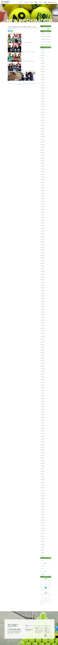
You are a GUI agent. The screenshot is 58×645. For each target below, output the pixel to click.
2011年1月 (43, 555)
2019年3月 (43, 290)
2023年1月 (43, 166)
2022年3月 (43, 193)
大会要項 (36, 2)
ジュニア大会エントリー (48, 633)
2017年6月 (43, 347)
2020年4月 (43, 255)
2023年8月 (43, 147)
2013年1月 (43, 490)
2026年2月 (43, 66)
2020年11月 (43, 236)
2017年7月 (43, 344)
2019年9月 (43, 274)
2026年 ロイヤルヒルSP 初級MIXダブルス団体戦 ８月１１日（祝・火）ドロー (46, 44)
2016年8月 (43, 374)
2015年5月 (43, 414)
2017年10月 (43, 336)
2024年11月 (43, 106)
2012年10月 (43, 498)
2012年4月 (43, 514)
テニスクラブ (31, 2)
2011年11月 (43, 528)
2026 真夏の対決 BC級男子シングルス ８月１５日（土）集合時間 (46, 39)
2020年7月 (43, 247)
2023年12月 (43, 136)
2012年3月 (43, 517)
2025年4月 (43, 93)
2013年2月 (43, 487)
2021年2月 (43, 228)
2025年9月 (43, 79)
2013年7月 (43, 474)
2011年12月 (43, 525)
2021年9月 (43, 209)
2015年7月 (43, 409)
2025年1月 (43, 101)
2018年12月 (43, 298)
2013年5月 (43, 479)
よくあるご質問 (28, 630)
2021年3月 (43, 225)
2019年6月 (43, 282)
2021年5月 (43, 220)
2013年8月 (43, 471)
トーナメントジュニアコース (39, 631)
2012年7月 (43, 506)
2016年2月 (43, 390)
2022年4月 (43, 190)
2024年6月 (43, 120)
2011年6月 (43, 541)
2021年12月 (43, 201)
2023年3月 (43, 160)
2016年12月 (43, 363)
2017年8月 (43, 341)
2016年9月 (43, 371)
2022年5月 (43, 187)
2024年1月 (43, 133)
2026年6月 (43, 55)
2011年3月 (43, 549)
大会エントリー (47, 631)
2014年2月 (43, 455)
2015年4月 (43, 417)
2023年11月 (43, 139)
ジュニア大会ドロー (44, 571)
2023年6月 (43, 152)
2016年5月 (43, 382)
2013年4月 (43, 482)
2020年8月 (43, 244)
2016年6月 (43, 379)
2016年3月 (43, 387)
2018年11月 (43, 301)
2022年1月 (43, 198)
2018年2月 (43, 325)
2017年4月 (43, 352)
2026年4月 (43, 60)
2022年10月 (43, 174)
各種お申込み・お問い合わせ (52, 2)
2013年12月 (43, 460)
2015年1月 (43, 425)
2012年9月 (43, 501)
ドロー (42, 568)
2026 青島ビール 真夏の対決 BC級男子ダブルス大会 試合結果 (46, 36)
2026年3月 (43, 63)
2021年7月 (43, 214)
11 (44, 584)
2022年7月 (43, 182)
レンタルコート (40, 2)
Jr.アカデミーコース (38, 632)
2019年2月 (43, 293)
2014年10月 (43, 433)
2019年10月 (43, 271)
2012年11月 (43, 495)
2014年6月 (43, 444)
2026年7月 (43, 52)
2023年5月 (43, 155)
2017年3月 (43, 355)
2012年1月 (43, 522)
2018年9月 (43, 306)
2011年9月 (43, 533)
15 (50, 584)
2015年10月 (43, 401)
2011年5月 (43, 544)
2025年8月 (43, 82)
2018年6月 (43, 314)
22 (50, 600)
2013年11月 (43, 463)
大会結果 (46, 636)
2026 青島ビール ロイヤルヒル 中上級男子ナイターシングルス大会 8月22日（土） (46, 33)
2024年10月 (43, 109)
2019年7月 (43, 279)
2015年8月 (43, 406)
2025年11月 (43, 74)
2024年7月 (43, 117)
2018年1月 (43, 328)
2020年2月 (43, 260)
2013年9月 (43, 468)
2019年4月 (43, 287)
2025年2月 (43, 98)
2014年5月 (43, 447)
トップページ (20, 2)
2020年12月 (43, 233)
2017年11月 (43, 333)
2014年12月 (43, 428)
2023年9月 (43, 144)
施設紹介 (45, 2)
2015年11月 (43, 398)
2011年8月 (43, 536)
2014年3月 (43, 452)
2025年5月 (43, 90)
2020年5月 (43, 252)
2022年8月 (43, 179)
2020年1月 (43, 263)
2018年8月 (43, 309)
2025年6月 (43, 87)
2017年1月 (43, 360)
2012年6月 (43, 509)
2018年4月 (43, 320)
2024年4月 (43, 125)
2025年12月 (43, 71)
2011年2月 (43, 552)
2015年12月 (43, 395)
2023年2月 (43, 163)
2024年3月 (43, 128)
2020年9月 (43, 241)
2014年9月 (43, 436)
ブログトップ (46, 26)
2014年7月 (43, 441)
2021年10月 (43, 206)
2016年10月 (43, 368)
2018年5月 (43, 317)
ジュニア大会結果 (44, 563)
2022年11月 (43, 171)
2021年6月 (43, 217)
